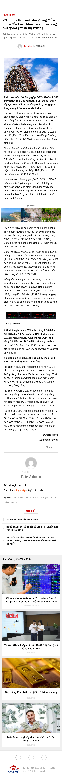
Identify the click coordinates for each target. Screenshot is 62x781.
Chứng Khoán (8, 14)
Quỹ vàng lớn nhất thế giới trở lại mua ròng (31, 692)
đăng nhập (20, 490)
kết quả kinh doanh (21, 497)
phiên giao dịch (46, 497)
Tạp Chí (52, 768)
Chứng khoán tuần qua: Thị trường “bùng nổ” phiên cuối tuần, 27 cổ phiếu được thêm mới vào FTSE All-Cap (31, 601)
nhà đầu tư (34, 497)
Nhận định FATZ (28, 768)
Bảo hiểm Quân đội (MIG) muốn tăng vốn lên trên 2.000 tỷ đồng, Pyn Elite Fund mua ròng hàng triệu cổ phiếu (31, 540)
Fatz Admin (28, 46)
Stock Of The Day (41, 768)
